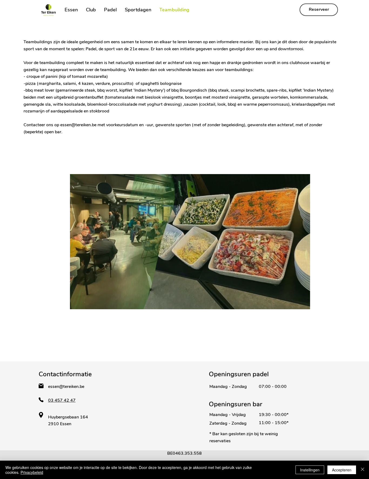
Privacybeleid (32, 472)
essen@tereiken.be (78, 125)
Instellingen (310, 470)
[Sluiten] (362, 470)
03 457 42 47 (62, 400)
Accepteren (341, 470)
